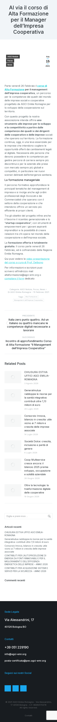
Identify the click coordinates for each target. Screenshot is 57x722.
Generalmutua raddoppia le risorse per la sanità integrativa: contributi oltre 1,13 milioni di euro (38, 397)
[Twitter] (15, 688)
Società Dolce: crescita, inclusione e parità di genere (37, 445)
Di (19, 292)
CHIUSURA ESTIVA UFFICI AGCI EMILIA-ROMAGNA (36, 376)
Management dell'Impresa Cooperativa (28, 300)
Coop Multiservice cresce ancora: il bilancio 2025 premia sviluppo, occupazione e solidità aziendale (37, 467)
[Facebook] (8, 688)
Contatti (28, 715)
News (9, 65)
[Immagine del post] (13, 377)
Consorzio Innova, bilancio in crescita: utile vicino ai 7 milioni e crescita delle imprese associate (38, 423)
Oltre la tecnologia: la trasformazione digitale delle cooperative (37, 489)
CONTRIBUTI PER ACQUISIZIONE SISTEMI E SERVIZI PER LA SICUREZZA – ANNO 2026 (26, 569)
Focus (10, 61)
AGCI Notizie (12, 57)
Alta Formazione (31, 297)
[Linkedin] (23, 688)
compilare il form (14, 278)
